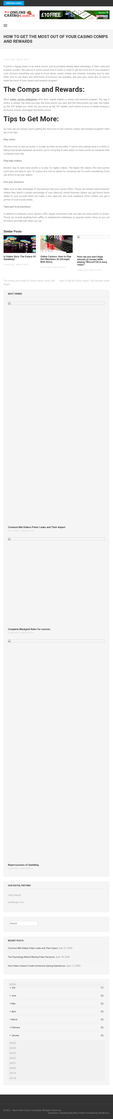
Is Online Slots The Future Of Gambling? (20, 258)
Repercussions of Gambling (23, 865)
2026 (12, 984)
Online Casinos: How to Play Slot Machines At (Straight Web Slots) (55, 259)
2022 (12, 1058)
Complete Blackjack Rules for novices (29, 629)
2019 (12, 1073)
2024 (12, 1048)
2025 (12, 1043)
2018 (12, 1078)
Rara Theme (79, 1113)
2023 (12, 1053)
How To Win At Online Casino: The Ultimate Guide (84, 280)
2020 (12, 1068)
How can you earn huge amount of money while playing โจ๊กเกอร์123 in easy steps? (92, 260)
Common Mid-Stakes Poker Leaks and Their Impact (36, 527)
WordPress (103, 1113)
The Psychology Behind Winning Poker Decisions (31, 957)
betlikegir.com (16, 902)
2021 (12, 1063)
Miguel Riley (23, 60)
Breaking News (13, 3)
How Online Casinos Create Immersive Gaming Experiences (36, 966)
